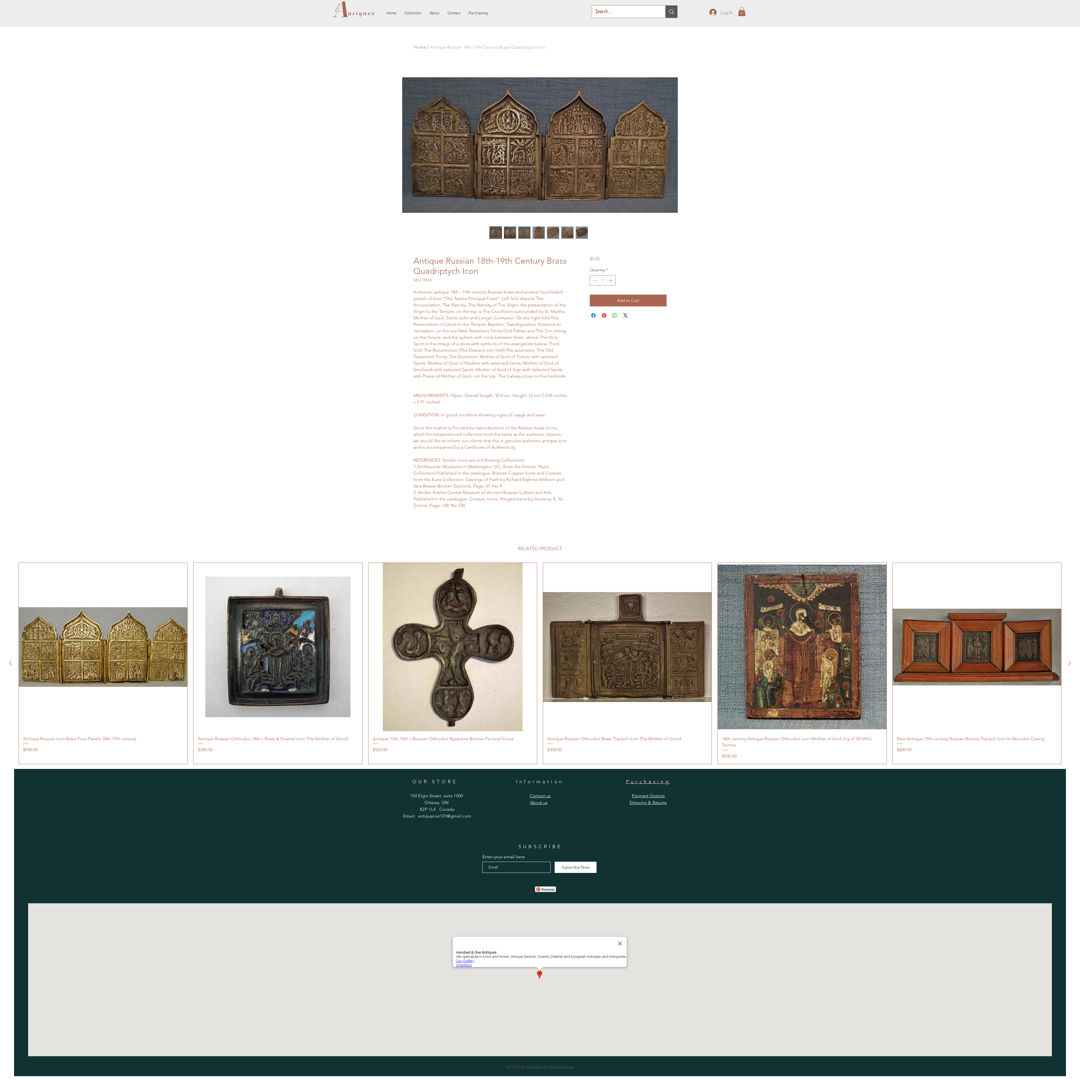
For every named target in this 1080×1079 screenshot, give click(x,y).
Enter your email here (503, 857)
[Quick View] (103, 647)
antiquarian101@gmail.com (444, 816)
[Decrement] (594, 280)
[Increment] (611, 280)
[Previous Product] (10, 663)
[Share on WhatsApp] (614, 315)
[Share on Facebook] (593, 315)
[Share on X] (625, 315)
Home (419, 47)
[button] (742, 11)
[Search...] (671, 12)
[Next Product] (1069, 663)
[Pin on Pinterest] (604, 315)
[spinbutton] (603, 280)
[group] (540, 663)
